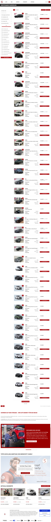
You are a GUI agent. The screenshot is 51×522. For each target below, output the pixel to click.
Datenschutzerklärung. (26, 517)
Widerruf (45, 515)
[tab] (17, 450)
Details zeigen (39, 520)
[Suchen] (48, 2)
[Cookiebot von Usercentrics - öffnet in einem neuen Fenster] (5, 520)
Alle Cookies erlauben (45, 510)
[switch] (22, 520)
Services (17, 1)
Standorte (25, 1)
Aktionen (32, 1)
